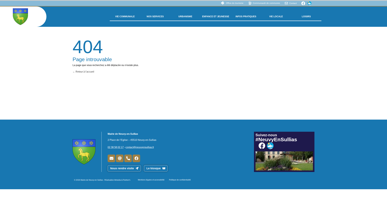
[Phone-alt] (128, 158)
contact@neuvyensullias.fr (140, 147)
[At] (120, 158)
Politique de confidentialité (180, 180)
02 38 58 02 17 (116, 147)
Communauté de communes (266, 3)
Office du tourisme (234, 3)
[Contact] (286, 3)
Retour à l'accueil (84, 71)
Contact (293, 3)
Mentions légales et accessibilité (151, 180)
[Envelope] (111, 158)
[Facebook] (303, 3)
